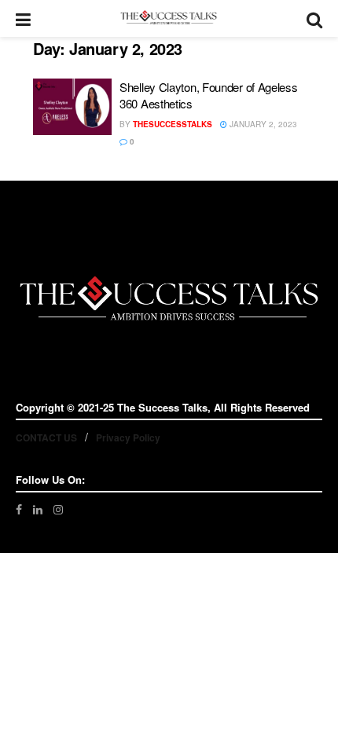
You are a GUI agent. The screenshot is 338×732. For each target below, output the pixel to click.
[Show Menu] (23, 18)
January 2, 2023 (262, 124)
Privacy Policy (128, 437)
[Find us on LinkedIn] (37, 509)
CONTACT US (46, 437)
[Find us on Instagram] (58, 509)
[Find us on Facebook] (19, 509)
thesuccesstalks (172, 124)
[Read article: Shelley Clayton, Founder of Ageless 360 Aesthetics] (72, 107)
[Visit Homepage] (169, 18)
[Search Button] (314, 18)
